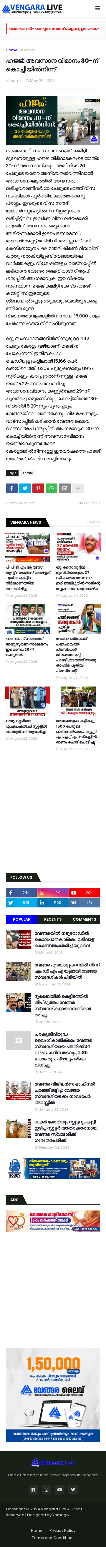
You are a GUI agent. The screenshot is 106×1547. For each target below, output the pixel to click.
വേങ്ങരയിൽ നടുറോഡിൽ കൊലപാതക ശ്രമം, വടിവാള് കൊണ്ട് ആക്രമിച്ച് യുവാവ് (64, 939)
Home (12, 50)
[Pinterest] (38, 488)
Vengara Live (54, 1509)
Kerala (27, 50)
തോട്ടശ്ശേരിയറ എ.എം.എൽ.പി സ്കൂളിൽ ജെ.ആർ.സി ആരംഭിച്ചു (26, 726)
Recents (53, 919)
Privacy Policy (62, 1530)
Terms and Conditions (53, 1538)
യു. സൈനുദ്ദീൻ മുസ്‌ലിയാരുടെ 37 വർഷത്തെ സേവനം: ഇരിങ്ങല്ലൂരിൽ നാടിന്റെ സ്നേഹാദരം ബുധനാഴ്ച (78, 578)
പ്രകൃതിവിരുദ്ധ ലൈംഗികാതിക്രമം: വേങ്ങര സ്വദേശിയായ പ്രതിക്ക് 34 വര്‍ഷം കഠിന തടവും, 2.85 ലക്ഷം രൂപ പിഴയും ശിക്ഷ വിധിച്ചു (63, 1049)
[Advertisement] (53, 812)
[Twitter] (25, 488)
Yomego (60, 1515)
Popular (21, 919)
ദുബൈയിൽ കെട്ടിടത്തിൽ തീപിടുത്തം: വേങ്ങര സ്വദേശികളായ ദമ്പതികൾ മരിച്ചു (62, 1005)
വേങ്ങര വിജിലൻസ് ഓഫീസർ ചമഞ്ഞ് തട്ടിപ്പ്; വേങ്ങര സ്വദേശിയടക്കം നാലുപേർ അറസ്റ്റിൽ (64, 1093)
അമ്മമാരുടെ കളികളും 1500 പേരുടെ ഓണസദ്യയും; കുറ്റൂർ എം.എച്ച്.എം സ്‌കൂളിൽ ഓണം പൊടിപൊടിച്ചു (76, 731)
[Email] (65, 488)
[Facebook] (12, 488)
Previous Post (22, 503)
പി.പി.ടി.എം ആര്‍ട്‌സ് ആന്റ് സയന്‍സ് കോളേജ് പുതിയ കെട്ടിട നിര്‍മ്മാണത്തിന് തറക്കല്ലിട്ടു (27, 578)
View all (93, 522)
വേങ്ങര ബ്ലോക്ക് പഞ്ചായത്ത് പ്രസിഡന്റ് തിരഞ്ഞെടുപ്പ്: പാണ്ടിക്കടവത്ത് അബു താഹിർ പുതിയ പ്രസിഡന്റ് (76, 654)
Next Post (87, 503)
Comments (84, 919)
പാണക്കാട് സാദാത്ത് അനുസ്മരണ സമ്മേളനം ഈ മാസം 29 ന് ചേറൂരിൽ (26, 646)
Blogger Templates (53, 1521)
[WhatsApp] (51, 488)
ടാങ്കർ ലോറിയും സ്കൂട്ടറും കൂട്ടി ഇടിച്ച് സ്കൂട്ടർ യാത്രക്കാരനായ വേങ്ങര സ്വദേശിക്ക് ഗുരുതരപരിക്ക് (65, 1131)
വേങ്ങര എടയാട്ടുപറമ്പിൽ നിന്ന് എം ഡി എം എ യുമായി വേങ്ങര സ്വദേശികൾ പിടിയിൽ (67, 971)
